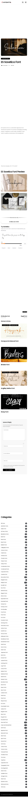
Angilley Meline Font (8, 388)
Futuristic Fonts (4, 620)
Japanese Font (4, 652)
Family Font (3, 604)
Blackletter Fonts (5, 534)
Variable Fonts (4, 773)
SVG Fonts (3, 743)
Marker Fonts (4, 671)
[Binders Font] (14, 354)
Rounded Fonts (4, 719)
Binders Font (5, 365)
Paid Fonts (3, 695)
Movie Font (3, 684)
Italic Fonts (3, 649)
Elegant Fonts (6, 325)
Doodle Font (3, 585)
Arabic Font (3, 528)
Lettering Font (4, 663)
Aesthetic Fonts (4, 526)
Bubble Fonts (4, 544)
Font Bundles (4, 609)
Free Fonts (3, 614)
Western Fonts (4, 781)
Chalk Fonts (3, 553)
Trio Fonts (3, 757)
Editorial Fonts (4, 590)
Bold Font (3, 536)
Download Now (14, 221)
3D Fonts (3, 523)
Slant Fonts (3, 735)
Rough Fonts (4, 717)
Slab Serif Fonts (4, 733)
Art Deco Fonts (4, 531)
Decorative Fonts (5, 577)
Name (9, 247)
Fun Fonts (3, 617)
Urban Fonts (3, 770)
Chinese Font (4, 555)
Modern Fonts (6, 395)
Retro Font (3, 714)
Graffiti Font (3, 631)
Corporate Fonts (4, 571)
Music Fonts (3, 687)
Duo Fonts (3, 587)
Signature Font (5, 58)
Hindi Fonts (3, 644)
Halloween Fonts (4, 636)
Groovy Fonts (4, 633)
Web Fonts (3, 778)
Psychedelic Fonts (5, 706)
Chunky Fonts (4, 558)
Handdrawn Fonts (5, 639)
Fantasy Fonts (4, 606)
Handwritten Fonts (5, 641)
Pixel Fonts (3, 698)
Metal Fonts (3, 676)
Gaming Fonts (4, 622)
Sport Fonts (3, 738)
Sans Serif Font (4, 722)
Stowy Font (4, 412)
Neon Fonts (3, 690)
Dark (25, 243)
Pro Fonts (3, 703)
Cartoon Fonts (4, 550)
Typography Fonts (5, 765)
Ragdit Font (24, 317)
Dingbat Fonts (4, 579)
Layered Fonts (4, 660)
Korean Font (3, 657)
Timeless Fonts (4, 754)
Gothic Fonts (4, 628)
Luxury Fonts (4, 668)
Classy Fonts (4, 563)
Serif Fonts (3, 727)
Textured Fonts (4, 752)
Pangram (3, 247)
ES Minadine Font (5, 317)
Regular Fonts (4, 711)
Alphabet (14, 247)
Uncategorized (4, 768)
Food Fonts (3, 612)
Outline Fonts (4, 692)
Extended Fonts (4, 601)
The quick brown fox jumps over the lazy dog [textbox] (13, 236)
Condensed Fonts (5, 569)
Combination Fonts (5, 566)
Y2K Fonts (3, 787)
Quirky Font (3, 709)
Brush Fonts (3, 542)
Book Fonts (3, 539)
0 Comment (4, 65)
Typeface (3, 760)
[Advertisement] (14, 19)
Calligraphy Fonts (5, 547)
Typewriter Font (4, 762)
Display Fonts (4, 582)
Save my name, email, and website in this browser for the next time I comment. (14, 466)
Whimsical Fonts (4, 784)
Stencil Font (3, 741)
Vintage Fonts (4, 776)
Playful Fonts (4, 700)
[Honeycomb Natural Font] (14, 331)
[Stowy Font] (14, 401)
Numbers (20, 247)
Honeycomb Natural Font (9, 341)
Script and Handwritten (16, 395)
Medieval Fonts (4, 674)
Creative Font (4, 574)
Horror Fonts (3, 647)
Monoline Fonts (4, 682)
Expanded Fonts (4, 598)
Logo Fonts (3, 665)
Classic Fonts (4, 561)
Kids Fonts (3, 655)
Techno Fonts (4, 749)
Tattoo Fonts (4, 746)
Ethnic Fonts (4, 596)
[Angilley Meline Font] (14, 378)
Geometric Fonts (5, 625)
